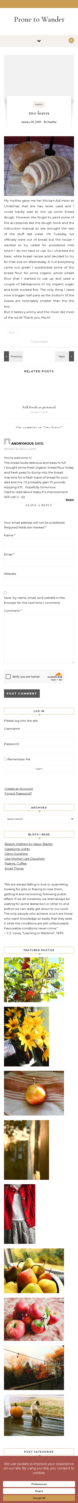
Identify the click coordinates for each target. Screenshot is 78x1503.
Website (10, 574)
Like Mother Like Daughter (25, 859)
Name (10, 535)
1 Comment (39, 341)
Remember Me (18, 759)
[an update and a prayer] (65, 356)
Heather (52, 122)
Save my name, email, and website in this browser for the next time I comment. (34, 600)
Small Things (14, 868)
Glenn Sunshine (16, 854)
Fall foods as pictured (39, 407)
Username (12, 729)
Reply (70, 499)
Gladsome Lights (17, 849)
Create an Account (19, 789)
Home (39, 4)
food (39, 104)
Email (9, 554)
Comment (13, 611)
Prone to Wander (39, 19)
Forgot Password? (18, 793)
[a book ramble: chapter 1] (13, 356)
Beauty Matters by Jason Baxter (29, 844)
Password (11, 744)
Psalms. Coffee (16, 863)
